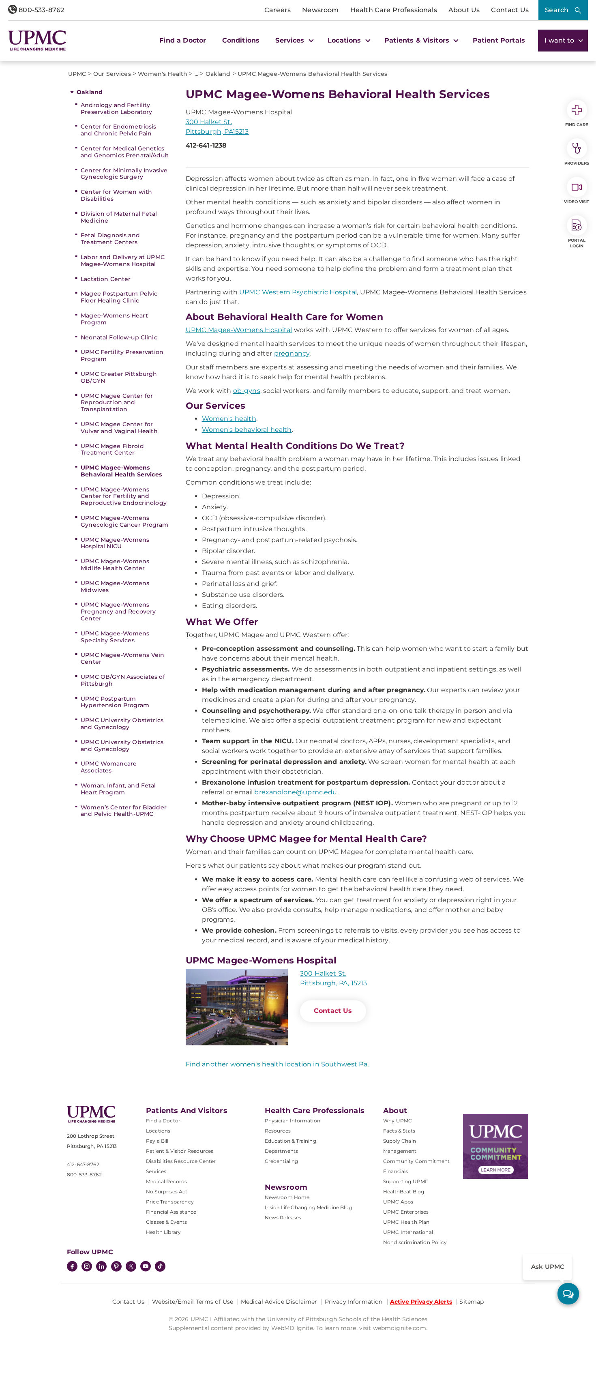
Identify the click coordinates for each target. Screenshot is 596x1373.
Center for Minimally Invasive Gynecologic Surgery (124, 174)
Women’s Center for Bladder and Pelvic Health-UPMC (124, 811)
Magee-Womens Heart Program (114, 319)
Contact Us (510, 10)
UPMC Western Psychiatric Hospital (298, 292)
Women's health (229, 419)
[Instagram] (86, 1267)
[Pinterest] (116, 1267)
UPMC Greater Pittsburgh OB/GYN (119, 377)
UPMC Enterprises (406, 1212)
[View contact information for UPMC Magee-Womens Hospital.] (237, 1007)
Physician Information (292, 1121)
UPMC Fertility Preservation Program (122, 355)
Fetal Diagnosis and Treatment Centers (110, 239)
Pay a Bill (157, 1141)
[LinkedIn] (101, 1267)
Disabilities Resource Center (181, 1161)
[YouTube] (145, 1267)
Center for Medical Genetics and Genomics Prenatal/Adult (125, 152)
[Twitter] (131, 1266)
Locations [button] (345, 40)
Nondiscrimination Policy (415, 1242)
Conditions (241, 40)
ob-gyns (246, 391)
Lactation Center (106, 279)
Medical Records (166, 1181)
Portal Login (576, 243)
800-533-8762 (40, 10)
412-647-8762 (83, 1164)
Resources (278, 1131)
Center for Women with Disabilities (116, 195)
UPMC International (408, 1232)
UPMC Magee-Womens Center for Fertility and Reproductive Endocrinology (124, 496)
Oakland (90, 92)
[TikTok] (160, 1266)
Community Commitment (416, 1161)
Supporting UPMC (406, 1181)
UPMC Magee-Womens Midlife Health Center (115, 565)
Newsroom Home (287, 1197)
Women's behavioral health (247, 429)
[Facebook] (72, 1267)
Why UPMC (397, 1121)
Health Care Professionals (393, 10)
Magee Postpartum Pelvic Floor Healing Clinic (119, 297)
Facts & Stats (399, 1131)
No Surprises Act (167, 1192)
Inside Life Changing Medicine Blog (308, 1207)
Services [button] (290, 40)
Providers (576, 163)
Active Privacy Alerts (421, 1301)
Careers (277, 10)
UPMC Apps (398, 1202)
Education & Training (290, 1141)
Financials (395, 1171)
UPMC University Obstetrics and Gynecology (122, 724)
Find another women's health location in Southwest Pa (276, 1064)
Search (556, 10)
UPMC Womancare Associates (109, 767)
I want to (560, 40)
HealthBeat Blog (403, 1192)
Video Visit (576, 201)
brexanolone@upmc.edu (295, 792)
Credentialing (281, 1161)
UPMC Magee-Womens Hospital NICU (115, 543)
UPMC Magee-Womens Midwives (115, 586)
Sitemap (471, 1301)
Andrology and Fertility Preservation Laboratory (116, 108)
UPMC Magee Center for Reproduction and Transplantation (117, 402)
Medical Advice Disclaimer (279, 1301)
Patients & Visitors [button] (417, 40)
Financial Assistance (171, 1212)
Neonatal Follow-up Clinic (119, 337)
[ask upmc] (568, 1293)
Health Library (163, 1232)
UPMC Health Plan (406, 1222)
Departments (281, 1151)
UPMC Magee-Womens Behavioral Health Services (121, 471)
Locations (158, 1131)
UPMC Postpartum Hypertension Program (115, 702)
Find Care (577, 124)
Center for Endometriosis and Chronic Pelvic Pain (118, 130)
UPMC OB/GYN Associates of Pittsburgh (123, 680)
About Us (464, 10)
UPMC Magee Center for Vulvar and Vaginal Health (119, 427)
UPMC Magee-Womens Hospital (239, 330)
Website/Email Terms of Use (193, 1301)
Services (156, 1171)
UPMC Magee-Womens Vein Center (122, 658)
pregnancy (291, 353)
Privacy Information (354, 1301)
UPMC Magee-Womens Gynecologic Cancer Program (124, 521)
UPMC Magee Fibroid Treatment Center (112, 449)
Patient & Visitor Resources (179, 1151)
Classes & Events (166, 1222)
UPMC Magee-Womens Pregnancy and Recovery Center (118, 611)
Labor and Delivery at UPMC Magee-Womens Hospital (123, 260)
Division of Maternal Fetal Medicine (119, 217)
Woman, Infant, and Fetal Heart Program (118, 789)
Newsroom (320, 10)
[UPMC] (37, 40)
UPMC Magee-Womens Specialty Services (115, 637)
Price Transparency (170, 1202)
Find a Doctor (182, 40)
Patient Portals (499, 40)
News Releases (283, 1217)
